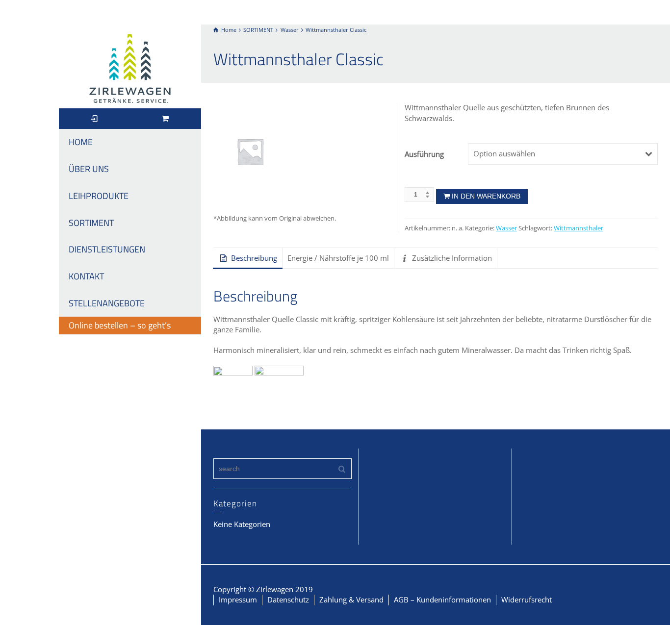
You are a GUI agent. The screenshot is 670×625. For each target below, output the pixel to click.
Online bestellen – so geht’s (120, 325)
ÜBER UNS (89, 168)
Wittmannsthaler (578, 228)
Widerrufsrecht (526, 599)
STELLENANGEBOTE (107, 303)
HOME (81, 142)
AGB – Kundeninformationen (442, 599)
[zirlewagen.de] (130, 68)
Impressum (238, 599)
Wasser (506, 228)
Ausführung (424, 154)
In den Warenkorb (486, 196)
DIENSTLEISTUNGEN (107, 249)
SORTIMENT (91, 222)
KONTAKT (86, 276)
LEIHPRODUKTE (99, 195)
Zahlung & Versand (351, 599)
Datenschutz (288, 599)
